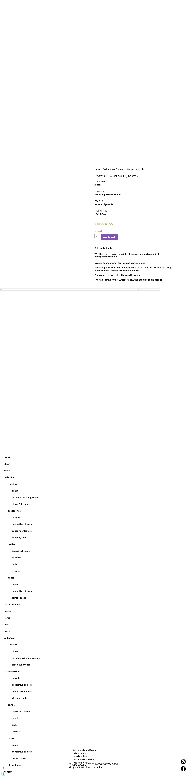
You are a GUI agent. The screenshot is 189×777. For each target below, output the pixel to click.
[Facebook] (183, 768)
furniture (12, 483)
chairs (15, 490)
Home (97, 168)
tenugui (16, 570)
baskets (16, 517)
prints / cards (19, 597)
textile (11, 544)
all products (14, 604)
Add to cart (109, 236)
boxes (15, 584)
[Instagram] (183, 761)
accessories (14, 510)
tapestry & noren (21, 550)
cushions (17, 557)
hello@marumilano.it (105, 256)
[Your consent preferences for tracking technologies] (3, 773)
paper (11, 577)
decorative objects (22, 524)
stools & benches (21, 504)
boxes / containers (22, 530)
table (14, 564)
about (7, 463)
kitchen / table (19, 537)
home (7, 457)
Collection (108, 168)
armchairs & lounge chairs (26, 497)
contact (8, 611)
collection (9, 477)
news (7, 470)
